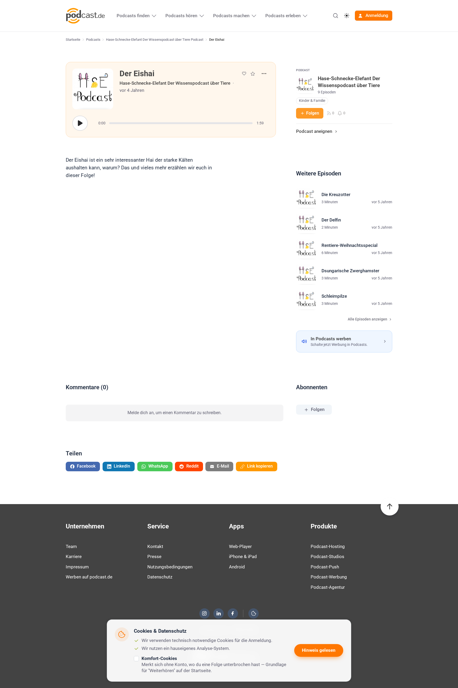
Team (71, 546)
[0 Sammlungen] (252, 73)
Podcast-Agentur (328, 587)
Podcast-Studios (327, 556)
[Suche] (335, 16)
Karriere (74, 556)
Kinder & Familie (312, 100)
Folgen (312, 113)
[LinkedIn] (218, 613)
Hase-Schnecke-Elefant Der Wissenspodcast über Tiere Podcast (154, 40)
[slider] (181, 123)
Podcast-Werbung (329, 577)
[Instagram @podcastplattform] (204, 613)
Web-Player (240, 546)
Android (237, 566)
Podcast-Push (325, 566)
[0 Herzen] (244, 73)
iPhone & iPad (243, 556)
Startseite (73, 40)
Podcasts (93, 40)
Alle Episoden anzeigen (367, 319)
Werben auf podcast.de (89, 577)
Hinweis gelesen (319, 650)
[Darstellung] (346, 15)
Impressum (77, 566)
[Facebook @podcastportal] (232, 613)
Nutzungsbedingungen (169, 566)
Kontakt (155, 546)
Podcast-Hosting (328, 546)
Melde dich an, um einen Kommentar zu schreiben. (174, 412)
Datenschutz (159, 577)
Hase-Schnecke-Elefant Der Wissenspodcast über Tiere (175, 83)
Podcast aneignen (314, 131)
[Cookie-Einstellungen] (253, 613)
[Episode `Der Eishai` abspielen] (80, 123)
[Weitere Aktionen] (264, 74)
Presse (154, 556)
